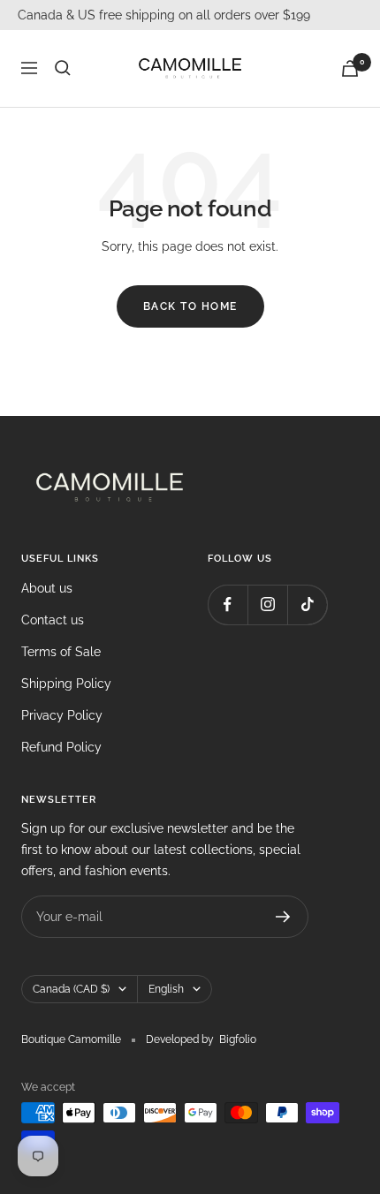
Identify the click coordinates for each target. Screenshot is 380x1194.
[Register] (283, 917)
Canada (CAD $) (71, 989)
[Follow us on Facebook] (227, 604)
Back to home (190, 306)
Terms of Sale (61, 652)
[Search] (63, 68)
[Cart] (350, 68)
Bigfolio (237, 1039)
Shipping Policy (66, 683)
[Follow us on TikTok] (307, 604)
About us (46, 588)
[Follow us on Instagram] (267, 604)
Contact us (52, 620)
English (166, 989)
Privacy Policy (62, 715)
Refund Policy (61, 747)
